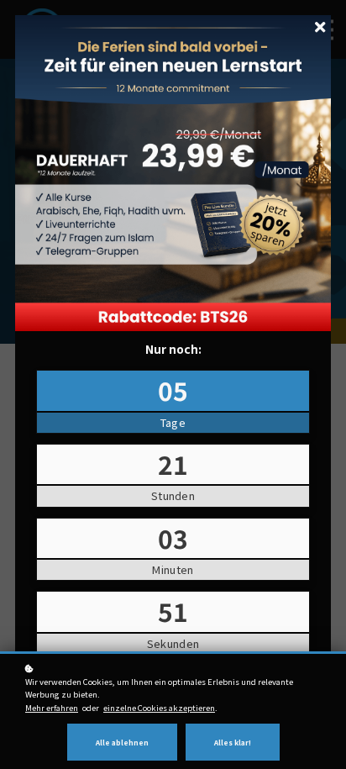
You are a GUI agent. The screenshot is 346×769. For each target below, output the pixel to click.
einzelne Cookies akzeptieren (159, 708)
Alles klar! (232, 742)
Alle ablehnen (122, 742)
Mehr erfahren (51, 708)
